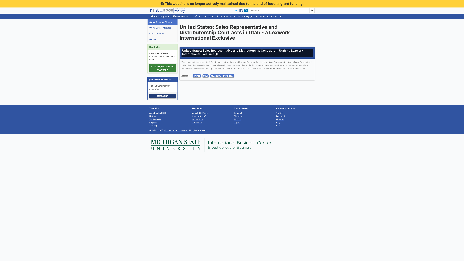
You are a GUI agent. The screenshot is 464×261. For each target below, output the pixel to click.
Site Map (153, 125)
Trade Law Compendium (222, 76)
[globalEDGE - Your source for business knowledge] (167, 10)
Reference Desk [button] (182, 16)
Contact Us (197, 122)
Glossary (153, 39)
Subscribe (162, 96)
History (152, 116)
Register (153, 122)
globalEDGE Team (200, 113)
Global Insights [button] (160, 16)
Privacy (237, 119)
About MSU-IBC (199, 116)
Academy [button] (259, 16)
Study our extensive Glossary (162, 68)
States (197, 76)
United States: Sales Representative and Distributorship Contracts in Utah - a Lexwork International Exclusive (242, 52)
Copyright (238, 113)
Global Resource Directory (161, 22)
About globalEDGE (158, 113)
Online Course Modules (160, 28)
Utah (205, 76)
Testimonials (155, 119)
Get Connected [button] (226, 16)
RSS (278, 125)
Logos (237, 122)
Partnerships (197, 119)
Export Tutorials (156, 33)
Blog (278, 122)
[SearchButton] (312, 10)
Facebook (280, 116)
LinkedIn (280, 119)
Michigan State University (176, 130)
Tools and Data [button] (204, 16)
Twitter (279, 113)
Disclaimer (238, 116)
